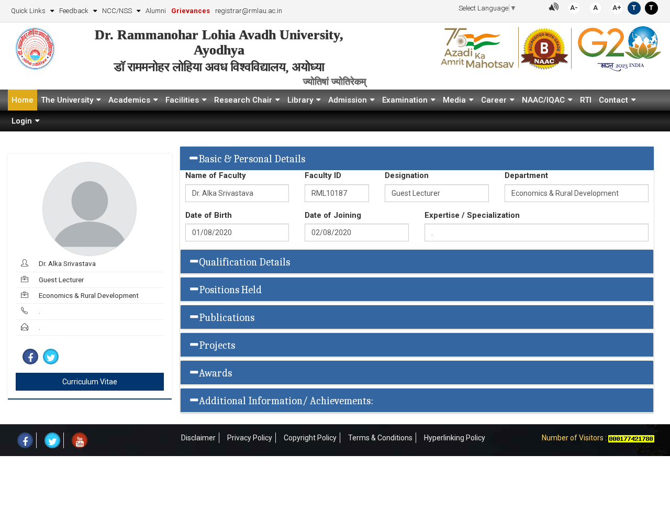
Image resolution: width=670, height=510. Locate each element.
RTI (585, 100)
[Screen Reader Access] (554, 6)
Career (494, 100)
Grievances (190, 11)
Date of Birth (208, 215)
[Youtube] (79, 440)
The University (67, 100)
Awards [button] (215, 373)
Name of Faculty (215, 175)
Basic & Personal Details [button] (251, 159)
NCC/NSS (117, 11)
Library (300, 100)
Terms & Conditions (380, 438)
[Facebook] (30, 356)
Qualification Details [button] (244, 262)
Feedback (74, 11)
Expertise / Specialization (472, 215)
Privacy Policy (249, 438)
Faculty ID (323, 175)
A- (574, 8)
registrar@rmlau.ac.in (248, 11)
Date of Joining (333, 215)
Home (23, 100)
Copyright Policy (310, 438)
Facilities (182, 100)
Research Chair (243, 100)
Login (22, 121)
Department (526, 175)
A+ (616, 8)
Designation (407, 175)
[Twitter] (51, 356)
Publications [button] (226, 318)
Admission (347, 100)
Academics (129, 100)
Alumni (156, 11)
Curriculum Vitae (89, 382)
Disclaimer (198, 438)
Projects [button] (217, 345)
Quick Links (29, 11)
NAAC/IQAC (543, 100)
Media (454, 100)
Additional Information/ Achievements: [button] (286, 401)
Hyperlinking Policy (454, 438)
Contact (613, 100)
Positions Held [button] (230, 290)
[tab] (417, 158)
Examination (405, 100)
